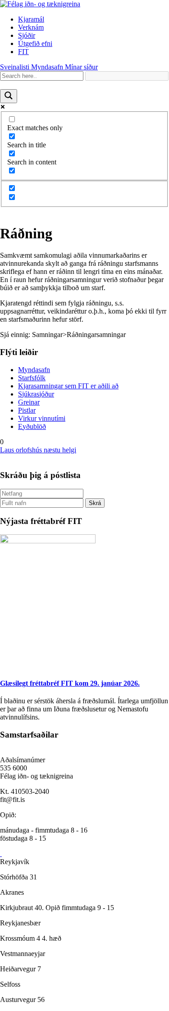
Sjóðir (26, 35)
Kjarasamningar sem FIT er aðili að (68, 386)
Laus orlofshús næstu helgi (38, 450)
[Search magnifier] (8, 96)
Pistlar (27, 410)
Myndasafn (34, 369)
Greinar (29, 402)
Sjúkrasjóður (36, 394)
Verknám (31, 27)
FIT (23, 51)
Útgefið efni (35, 43)
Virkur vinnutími (41, 418)
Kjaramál (31, 19)
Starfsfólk (32, 378)
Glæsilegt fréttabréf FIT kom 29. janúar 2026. (70, 683)
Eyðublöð (32, 426)
